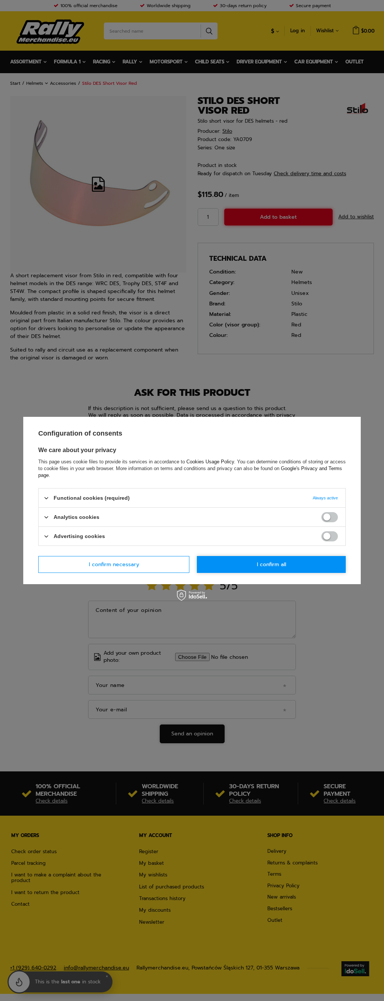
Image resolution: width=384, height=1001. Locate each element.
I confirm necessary (114, 564)
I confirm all (271, 564)
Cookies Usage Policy (210, 461)
